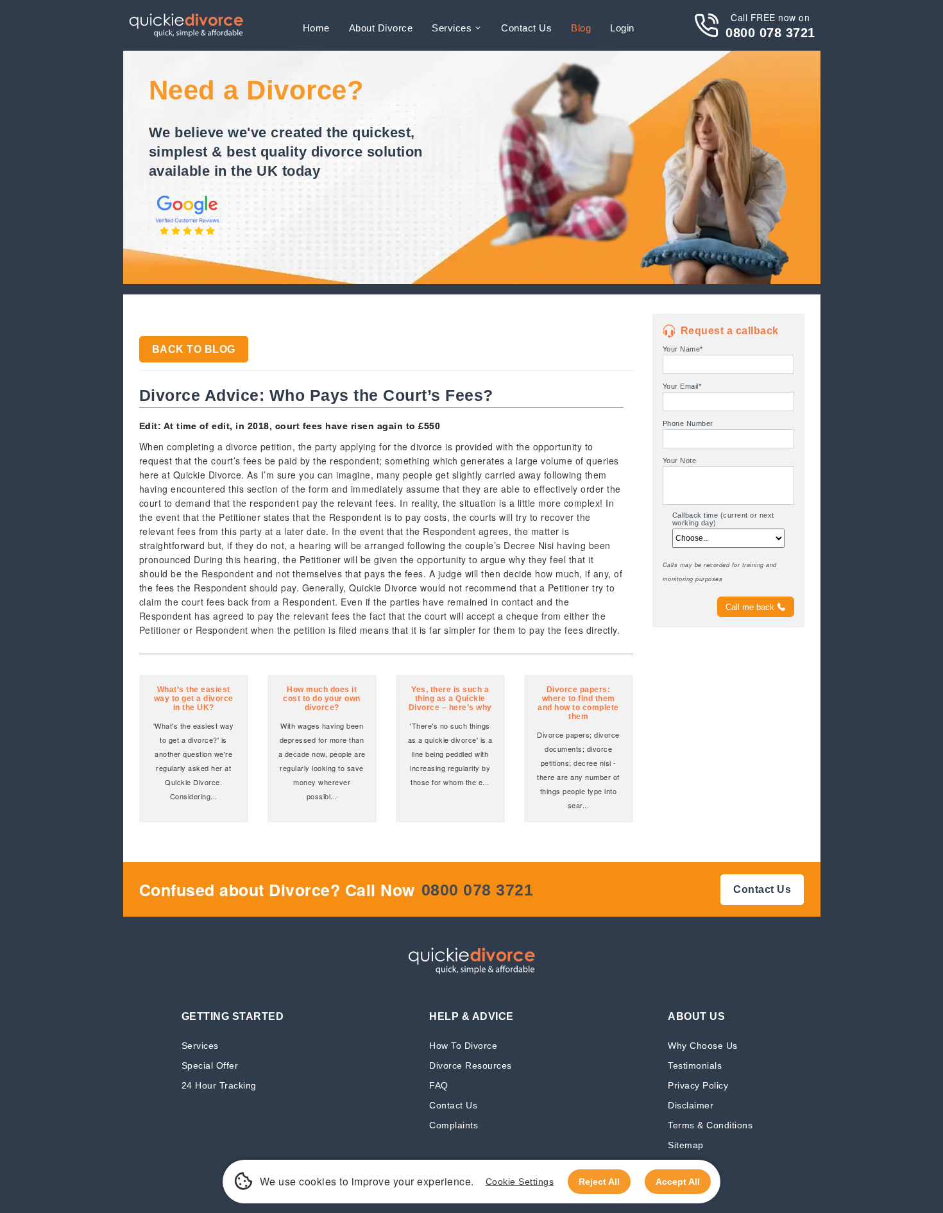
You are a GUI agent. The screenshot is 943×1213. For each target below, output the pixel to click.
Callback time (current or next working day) (723, 519)
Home (316, 27)
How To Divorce (463, 1045)
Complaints (453, 1125)
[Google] (187, 236)
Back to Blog (193, 349)
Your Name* (683, 349)
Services (451, 27)
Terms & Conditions (710, 1125)
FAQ (438, 1085)
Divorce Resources (470, 1065)
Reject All (599, 1181)
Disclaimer (690, 1105)
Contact (526, 27)
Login (622, 27)
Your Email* (682, 386)
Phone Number (688, 423)
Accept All (678, 1181)
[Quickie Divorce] (186, 25)
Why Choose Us (703, 1045)
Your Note (680, 460)
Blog (581, 27)
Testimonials (695, 1065)
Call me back (750, 607)
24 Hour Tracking (219, 1085)
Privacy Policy (698, 1085)
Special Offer (210, 1065)
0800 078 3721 (770, 33)
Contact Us (453, 1105)
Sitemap (686, 1144)
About (381, 27)
